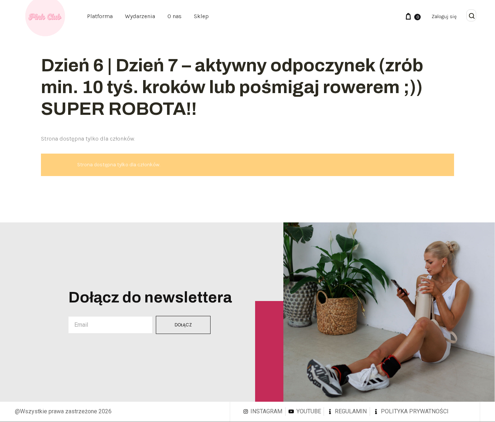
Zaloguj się (444, 16)
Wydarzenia (140, 16)
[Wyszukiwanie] (471, 16)
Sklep (201, 16)
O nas (174, 16)
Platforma (100, 16)
